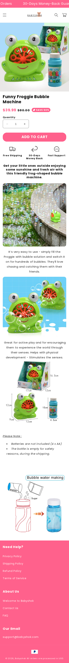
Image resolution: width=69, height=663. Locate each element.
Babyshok (20, 658)
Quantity (9, 117)
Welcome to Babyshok (18, 601)
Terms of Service (14, 578)
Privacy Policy (12, 556)
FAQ (5, 615)
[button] (5, 15)
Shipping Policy (13, 563)
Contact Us (10, 608)
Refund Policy (12, 571)
